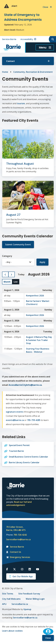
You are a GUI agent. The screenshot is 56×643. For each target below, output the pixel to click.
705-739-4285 (33, 420)
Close (48, 637)
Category (7, 256)
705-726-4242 (20, 534)
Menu (42, 47)
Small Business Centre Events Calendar (28, 456)
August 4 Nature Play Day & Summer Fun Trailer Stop (39, 340)
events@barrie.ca (15, 420)
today (21, 274)
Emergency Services (20, 557)
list (16, 281)
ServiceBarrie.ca (20, 604)
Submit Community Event (18, 244)
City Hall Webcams (11, 598)
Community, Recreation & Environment (33, 71)
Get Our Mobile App (23, 576)
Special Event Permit (19, 445)
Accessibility (26, 39)
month (7, 281)
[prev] (5, 274)
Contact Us (15, 552)
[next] (11, 274)
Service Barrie (9, 39)
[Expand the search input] (52, 39)
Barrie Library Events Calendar (24, 462)
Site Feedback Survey (29, 593)
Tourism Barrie (16, 451)
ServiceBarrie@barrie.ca (16, 539)
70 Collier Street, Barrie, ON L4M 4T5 (16, 528)
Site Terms (7, 593)
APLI (4, 604)
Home (5, 71)
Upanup (27, 609)
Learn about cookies (12, 630)
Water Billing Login (35, 598)
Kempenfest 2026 (35, 295)
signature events (14, 411)
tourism (21, 103)
